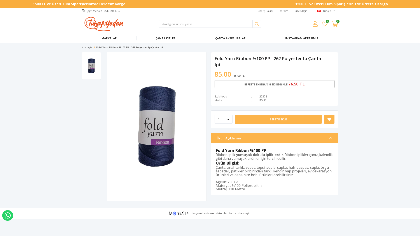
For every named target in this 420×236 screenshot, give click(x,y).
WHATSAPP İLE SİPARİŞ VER (7, 215)
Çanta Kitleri (166, 38)
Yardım (284, 10)
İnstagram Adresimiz (301, 38)
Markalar (109, 38)
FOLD (262, 100)
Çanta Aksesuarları (231, 38)
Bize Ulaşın (301, 10)
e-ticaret (209, 213)
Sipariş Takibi (265, 10)
